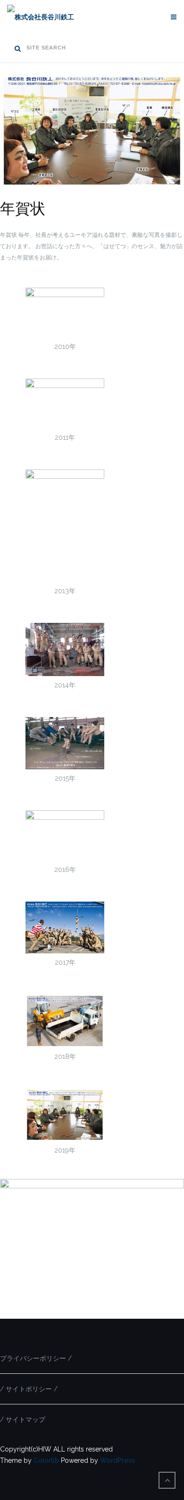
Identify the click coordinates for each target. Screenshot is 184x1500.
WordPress (117, 1460)
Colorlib (46, 1460)
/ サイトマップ (22, 1419)
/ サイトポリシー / (29, 1389)
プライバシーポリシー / (36, 1358)
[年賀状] (92, 193)
